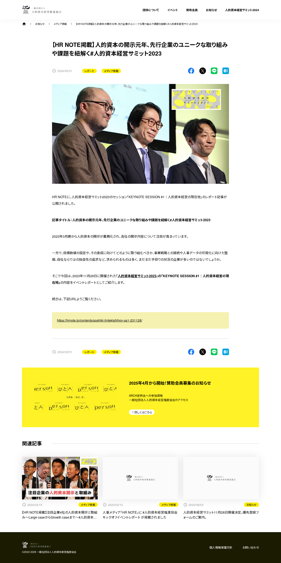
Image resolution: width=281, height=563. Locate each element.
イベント (172, 10)
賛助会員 (192, 10)
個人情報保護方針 (220, 547)
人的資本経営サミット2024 (242, 10)
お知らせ (211, 10)
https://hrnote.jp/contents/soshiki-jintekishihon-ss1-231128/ (99, 320)
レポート (89, 71)
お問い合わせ (250, 547)
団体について (151, 10)
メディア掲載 (60, 24)
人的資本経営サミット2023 (137, 275)
